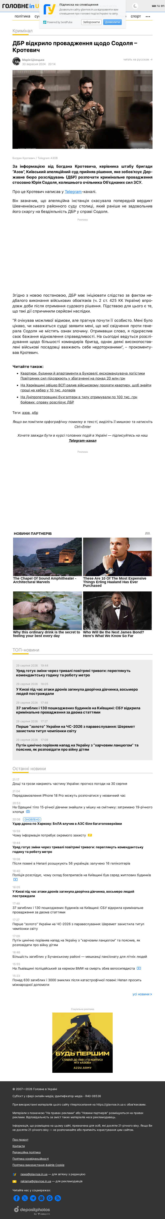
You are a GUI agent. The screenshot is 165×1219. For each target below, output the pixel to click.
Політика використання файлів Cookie (38, 1165)
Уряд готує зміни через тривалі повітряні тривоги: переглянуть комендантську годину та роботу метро (77, 847)
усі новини (141, 994)
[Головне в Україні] (22, 6)
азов (26, 412)
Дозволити (112, 22)
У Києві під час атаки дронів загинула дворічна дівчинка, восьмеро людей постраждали (73, 891)
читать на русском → (138, 59)
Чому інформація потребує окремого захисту (49, 833)
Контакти (18, 1146)
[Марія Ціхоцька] (16, 64)
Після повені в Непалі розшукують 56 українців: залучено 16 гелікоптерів (71, 861)
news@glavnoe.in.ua (34, 1174)
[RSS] (58, 1198)
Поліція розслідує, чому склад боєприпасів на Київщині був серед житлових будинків (81, 873)
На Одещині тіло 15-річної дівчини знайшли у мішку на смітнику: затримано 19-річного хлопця (82, 807)
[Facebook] (16, 1198)
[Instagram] (41, 1198)
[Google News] (49, 1198)
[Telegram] (33, 1198)
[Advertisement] (82, 255)
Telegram (73, 191)
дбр (35, 412)
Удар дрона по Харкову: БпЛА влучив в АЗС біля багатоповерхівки (67, 822)
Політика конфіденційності (30, 1158)
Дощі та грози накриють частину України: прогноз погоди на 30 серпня (69, 782)
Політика (22, 16)
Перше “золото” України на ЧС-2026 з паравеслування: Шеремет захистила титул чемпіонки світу (78, 924)
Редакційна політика (26, 1152)
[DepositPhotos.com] (32, 1211)
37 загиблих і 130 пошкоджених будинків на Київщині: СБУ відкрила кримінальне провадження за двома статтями (77, 908)
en (162, 6)
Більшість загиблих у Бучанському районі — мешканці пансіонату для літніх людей (79, 954)
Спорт (136, 16)
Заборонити (91, 22)
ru (158, 6)
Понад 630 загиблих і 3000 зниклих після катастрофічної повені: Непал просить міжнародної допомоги (76, 980)
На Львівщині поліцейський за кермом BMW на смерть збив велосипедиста (74, 966)
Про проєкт (20, 1139)
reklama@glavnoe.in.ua (36, 1181)
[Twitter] (25, 1198)
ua (154, 6)
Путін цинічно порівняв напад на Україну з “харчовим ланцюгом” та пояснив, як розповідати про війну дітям (76, 940)
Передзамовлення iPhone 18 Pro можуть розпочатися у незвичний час (69, 793)
